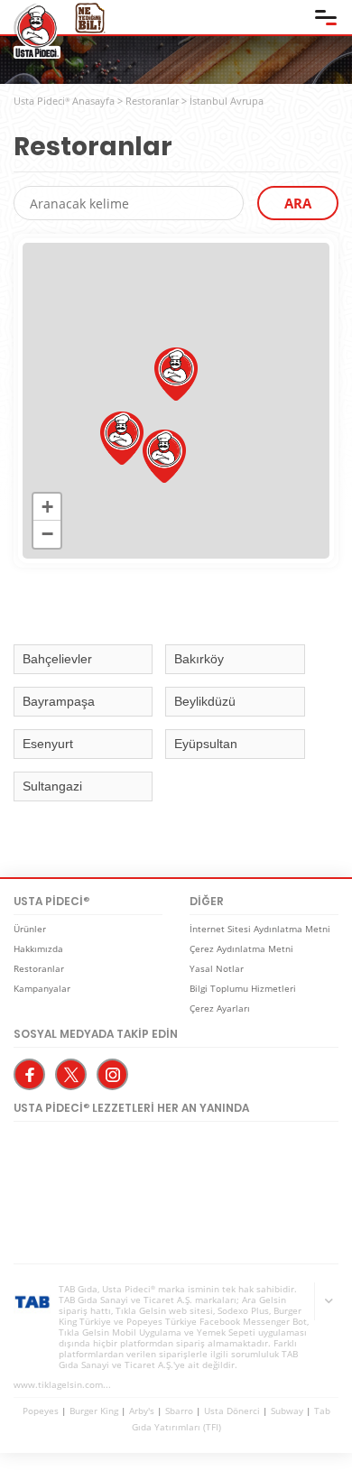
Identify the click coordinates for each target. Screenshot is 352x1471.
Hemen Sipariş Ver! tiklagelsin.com (84, 1214)
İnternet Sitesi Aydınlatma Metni (260, 928)
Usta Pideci (37, 31)
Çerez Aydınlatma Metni (241, 948)
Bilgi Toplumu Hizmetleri (243, 988)
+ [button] (47, 506)
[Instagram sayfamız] (112, 1074)
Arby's (141, 1410)
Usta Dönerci (232, 1410)
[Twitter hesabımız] (71, 1074)
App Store (77, 1154)
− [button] (47, 534)
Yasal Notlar (217, 968)
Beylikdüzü (205, 701)
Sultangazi (52, 786)
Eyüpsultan (205, 743)
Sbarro (179, 1410)
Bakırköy (199, 659)
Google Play (212, 1154)
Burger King (93, 1410)
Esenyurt (48, 743)
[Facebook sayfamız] (29, 1074)
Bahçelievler (57, 659)
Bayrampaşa (59, 701)
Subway (287, 1410)
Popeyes (41, 1410)
